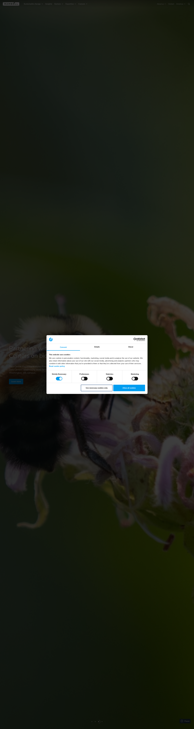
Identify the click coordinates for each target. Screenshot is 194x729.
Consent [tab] (63, 347)
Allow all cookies (129, 388)
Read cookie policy (57, 366)
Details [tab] (97, 347)
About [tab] (130, 347)
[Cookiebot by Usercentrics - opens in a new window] (135, 339)
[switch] (84, 378)
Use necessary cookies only (97, 388)
